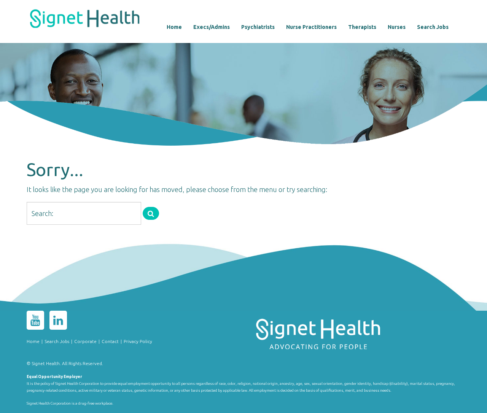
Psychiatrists (258, 27)
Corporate (85, 341)
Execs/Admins (211, 27)
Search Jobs (433, 27)
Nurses (397, 27)
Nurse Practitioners (311, 27)
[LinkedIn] (58, 322)
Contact (110, 341)
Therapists (362, 27)
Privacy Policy (138, 341)
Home (174, 27)
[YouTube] (35, 322)
